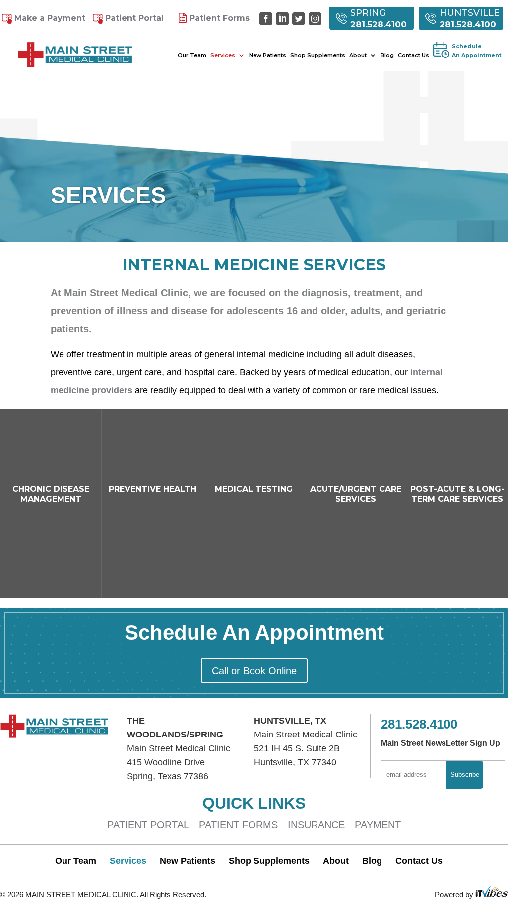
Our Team (192, 55)
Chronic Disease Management (50, 494)
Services (222, 55)
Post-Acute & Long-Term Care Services (457, 494)
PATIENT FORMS (238, 824)
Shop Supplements (317, 55)
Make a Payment (49, 18)
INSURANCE (316, 824)
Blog (387, 55)
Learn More (50, 687)
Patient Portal (134, 18)
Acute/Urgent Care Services (355, 494)
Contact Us (413, 55)
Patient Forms (220, 18)
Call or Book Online (254, 670)
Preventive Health (152, 489)
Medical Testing (254, 489)
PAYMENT (378, 824)
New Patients (267, 55)
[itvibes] (491, 894)
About (358, 55)
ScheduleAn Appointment (477, 50)
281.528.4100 (378, 24)
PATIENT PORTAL (148, 824)
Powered (450, 894)
